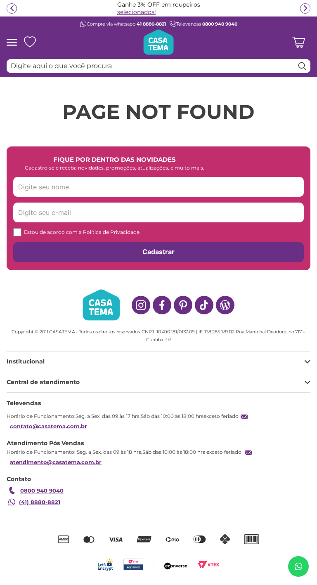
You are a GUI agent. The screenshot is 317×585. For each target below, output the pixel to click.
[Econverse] (176, 564)
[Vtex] (209, 564)
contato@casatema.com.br (48, 426)
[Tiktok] (204, 305)
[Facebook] (162, 305)
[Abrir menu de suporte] (298, 566)
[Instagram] (141, 305)
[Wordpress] (225, 305)
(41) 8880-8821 (39, 502)
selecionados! (136, 12)
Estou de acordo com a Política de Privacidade (82, 232)
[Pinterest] (183, 305)
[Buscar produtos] (302, 66)
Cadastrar (158, 252)
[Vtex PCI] (133, 564)
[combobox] (158, 66)
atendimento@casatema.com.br (56, 462)
